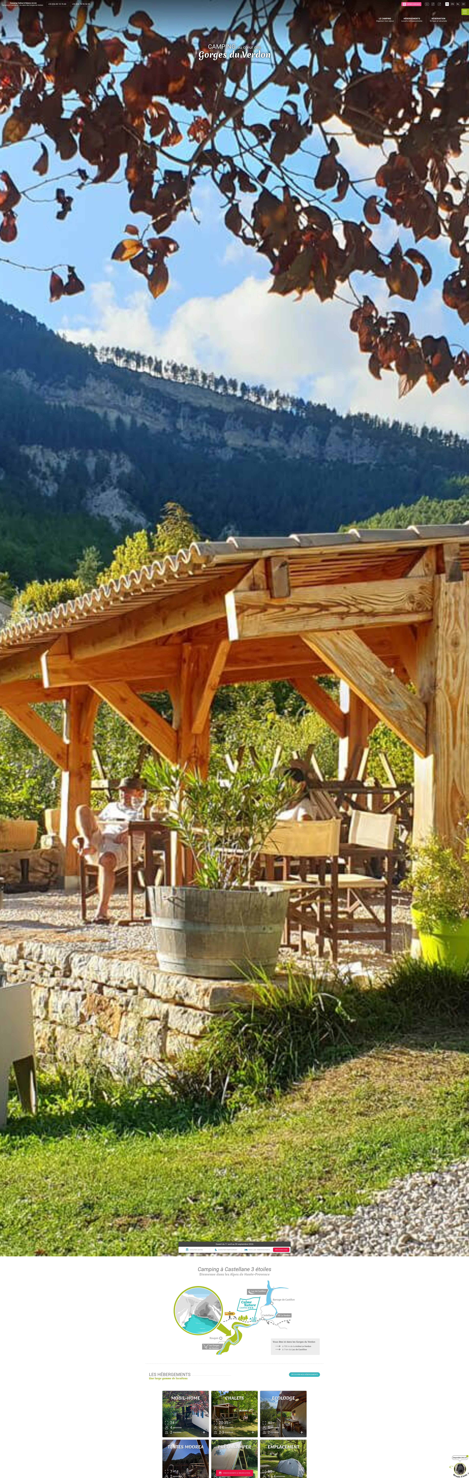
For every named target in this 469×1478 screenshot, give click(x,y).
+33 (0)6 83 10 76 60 (57, 4)
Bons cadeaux (413, 4)
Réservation (438, 19)
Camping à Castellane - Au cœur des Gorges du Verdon (22, 4)
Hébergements (411, 19)
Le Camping (385, 19)
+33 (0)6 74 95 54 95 (81, 4)
